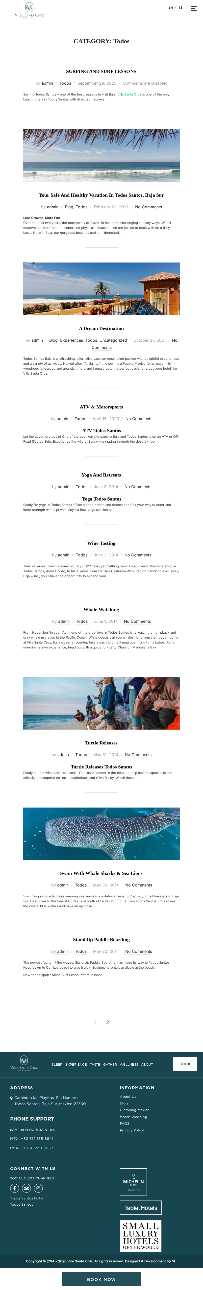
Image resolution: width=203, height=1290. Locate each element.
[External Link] (14, 1192)
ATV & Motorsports (101, 406)
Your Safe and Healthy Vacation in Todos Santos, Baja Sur (101, 195)
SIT (174, 1261)
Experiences (71, 340)
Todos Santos (21, 1204)
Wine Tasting (101, 543)
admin (47, 83)
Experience (76, 1064)
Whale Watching (101, 609)
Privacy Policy (132, 1130)
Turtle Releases (101, 742)
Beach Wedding (133, 1117)
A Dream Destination (101, 328)
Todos (65, 83)
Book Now (101, 1279)
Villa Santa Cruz (129, 94)
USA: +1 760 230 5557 (31, 1148)
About (147, 1064)
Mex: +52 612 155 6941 (31, 1139)
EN (171, 7)
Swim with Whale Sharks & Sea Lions (101, 873)
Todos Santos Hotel (27, 1198)
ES (180, 7)
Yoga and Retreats (101, 475)
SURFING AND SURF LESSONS (101, 71)
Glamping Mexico (135, 1110)
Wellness (129, 1064)
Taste (95, 1064)
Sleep (57, 1064)
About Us (128, 1097)
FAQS (124, 1123)
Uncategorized (113, 340)
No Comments (148, 206)
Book (185, 1064)
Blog (69, 206)
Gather (110, 1064)
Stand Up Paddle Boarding (101, 939)
